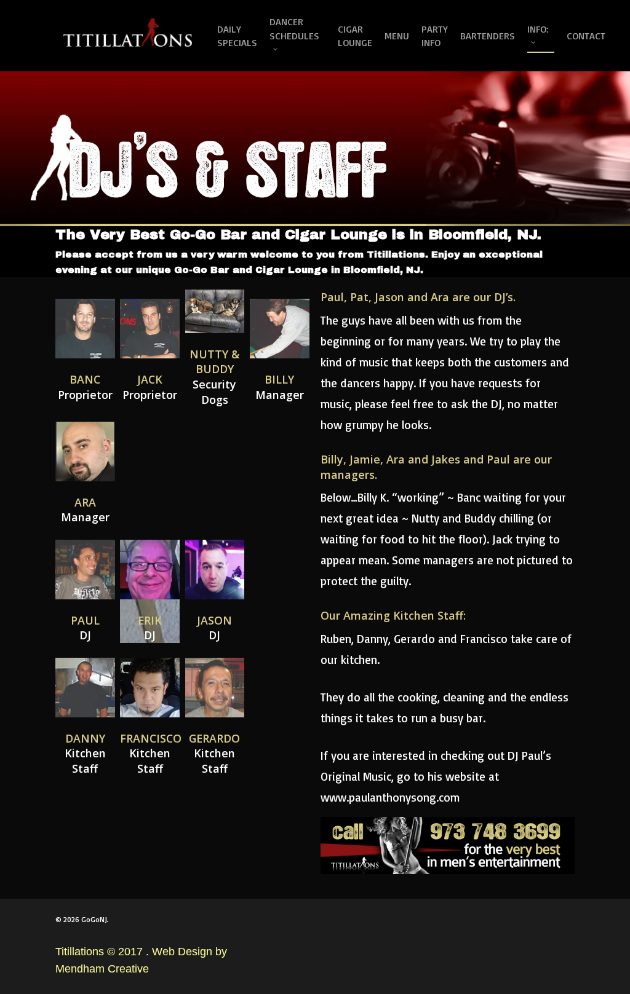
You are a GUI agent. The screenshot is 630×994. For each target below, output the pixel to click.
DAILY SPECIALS (237, 36)
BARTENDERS (487, 36)
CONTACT (586, 36)
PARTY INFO (434, 36)
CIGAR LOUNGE (355, 36)
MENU (397, 36)
